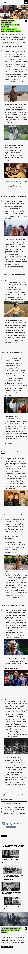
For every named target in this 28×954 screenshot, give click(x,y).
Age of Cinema (20, 514)
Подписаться (11, 827)
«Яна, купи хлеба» (19, 695)
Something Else (20, 46)
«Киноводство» (17, 276)
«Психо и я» (21, 605)
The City (3, 1)
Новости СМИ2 (4, 841)
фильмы (3, 836)
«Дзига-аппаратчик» (21, 196)
